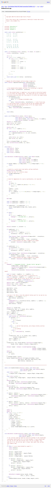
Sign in (48, 2)
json (49, 486)
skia (2, 6)
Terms (15, 486)
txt (45, 486)
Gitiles (8, 486)
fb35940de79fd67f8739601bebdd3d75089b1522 (21, 6)
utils (41, 6)
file (28, 11)
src (38, 6)
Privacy (11, 486)
